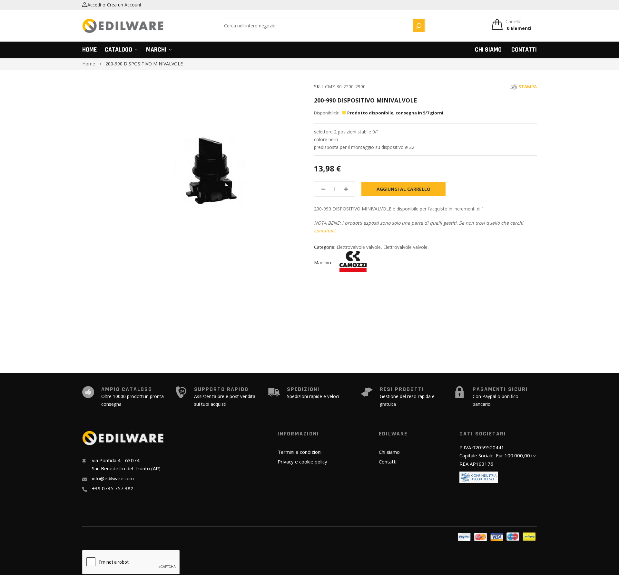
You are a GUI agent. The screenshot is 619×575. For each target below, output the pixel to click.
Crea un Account (124, 5)
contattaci (324, 231)
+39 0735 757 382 (112, 488)
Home (89, 49)
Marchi (156, 49)
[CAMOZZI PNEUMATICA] (353, 262)
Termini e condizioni (299, 452)
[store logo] (123, 25)
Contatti (524, 49)
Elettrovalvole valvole (359, 247)
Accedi (94, 5)
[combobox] (315, 25)
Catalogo (118, 49)
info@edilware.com (113, 478)
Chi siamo (488, 49)
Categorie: (325, 247)
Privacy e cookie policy (302, 461)
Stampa (527, 86)
